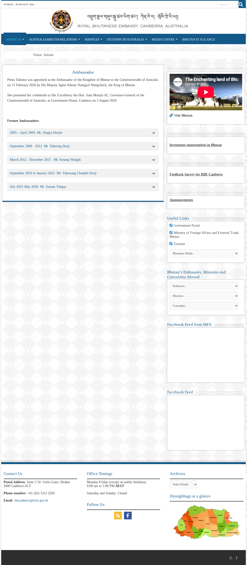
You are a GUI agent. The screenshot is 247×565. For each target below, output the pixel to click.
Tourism (179, 244)
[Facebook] (128, 515)
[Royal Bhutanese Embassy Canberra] (123, 21)
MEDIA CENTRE (163, 39)
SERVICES (92, 39)
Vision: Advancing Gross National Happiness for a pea (70, 55)
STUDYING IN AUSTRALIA (125, 39)
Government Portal (187, 225)
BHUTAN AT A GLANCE (198, 39)
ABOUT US (13, 39)
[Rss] (118, 515)
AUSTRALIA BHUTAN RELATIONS (53, 39)
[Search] (242, 4)
